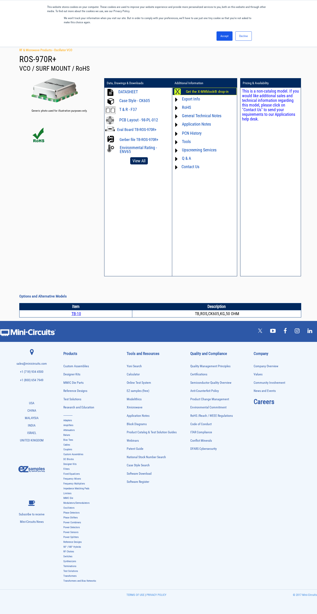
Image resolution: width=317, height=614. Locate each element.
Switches (67, 556)
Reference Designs (75, 391)
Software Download (139, 474)
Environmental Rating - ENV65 (138, 149)
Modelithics (134, 399)
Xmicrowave (134, 407)
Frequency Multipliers (74, 483)
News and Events (265, 391)
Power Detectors (71, 527)
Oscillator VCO (63, 50)
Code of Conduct (201, 424)
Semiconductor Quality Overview (210, 383)
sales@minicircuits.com (31, 364)
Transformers (70, 575)
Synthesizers (69, 561)
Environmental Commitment (208, 407)
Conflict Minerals (201, 441)
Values (258, 374)
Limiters (67, 493)
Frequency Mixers (72, 478)
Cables (66, 444)
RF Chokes (68, 551)
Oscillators (68, 507)
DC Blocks (68, 459)
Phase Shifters (70, 517)
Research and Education (78, 407)
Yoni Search (134, 366)
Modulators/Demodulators (76, 502)
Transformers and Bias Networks (79, 580)
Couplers (67, 449)
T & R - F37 (128, 109)
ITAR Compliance (201, 432)
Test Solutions (72, 399)
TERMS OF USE (135, 595)
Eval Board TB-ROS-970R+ (136, 129)
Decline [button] (243, 36)
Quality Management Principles (210, 366)
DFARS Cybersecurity (203, 449)
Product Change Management (209, 399)
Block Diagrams (137, 424)
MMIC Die (68, 498)
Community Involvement (269, 383)
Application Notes (138, 416)
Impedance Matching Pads (76, 488)
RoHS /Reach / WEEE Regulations (211, 416)
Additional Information (189, 83)
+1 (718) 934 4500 (31, 372)
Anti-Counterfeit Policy (204, 391)
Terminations (69, 566)
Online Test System (139, 383)
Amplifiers (68, 425)
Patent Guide (135, 449)
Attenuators (69, 430)
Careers (264, 402)
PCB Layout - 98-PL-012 (138, 119)
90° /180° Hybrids (72, 546)
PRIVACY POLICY (156, 595)
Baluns (66, 435)
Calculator (133, 374)
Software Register (138, 482)
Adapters (67, 420)
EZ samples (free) (138, 391)
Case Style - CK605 (134, 100)
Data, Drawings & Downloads (125, 83)
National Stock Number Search (146, 457)
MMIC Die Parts (73, 383)
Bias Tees (68, 439)
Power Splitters (71, 537)
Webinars (133, 441)
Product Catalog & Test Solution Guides (152, 432)
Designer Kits (71, 374)
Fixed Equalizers (71, 473)
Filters (66, 469)
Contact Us (190, 166)
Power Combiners (72, 522)
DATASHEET (128, 91)
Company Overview (266, 366)
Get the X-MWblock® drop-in (207, 91)
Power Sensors (70, 532)
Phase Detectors (71, 512)
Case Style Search (138, 465)
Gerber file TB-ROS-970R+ (139, 139)
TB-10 (76, 313)
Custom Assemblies (76, 366)
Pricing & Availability (256, 83)
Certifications (198, 374)
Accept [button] (224, 36)
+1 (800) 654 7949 (31, 380)
